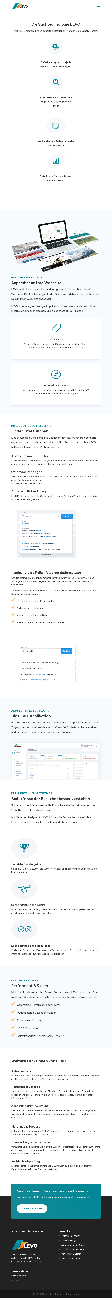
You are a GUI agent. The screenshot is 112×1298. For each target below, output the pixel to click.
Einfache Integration (70, 1235)
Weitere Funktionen (70, 1258)
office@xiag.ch (34, 1261)
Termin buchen (32, 1208)
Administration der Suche (73, 1244)
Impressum (73, 1294)
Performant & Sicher (71, 1253)
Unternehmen (19, 1275)
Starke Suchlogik (69, 1240)
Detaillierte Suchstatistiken (73, 1249)
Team (16, 1280)
